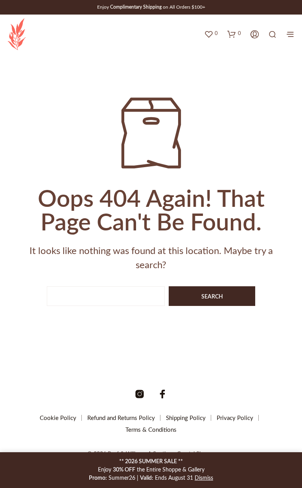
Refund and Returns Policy (121, 418)
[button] (211, 34)
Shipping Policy (186, 418)
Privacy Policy (235, 418)
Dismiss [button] (204, 478)
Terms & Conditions (151, 430)
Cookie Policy (58, 418)
